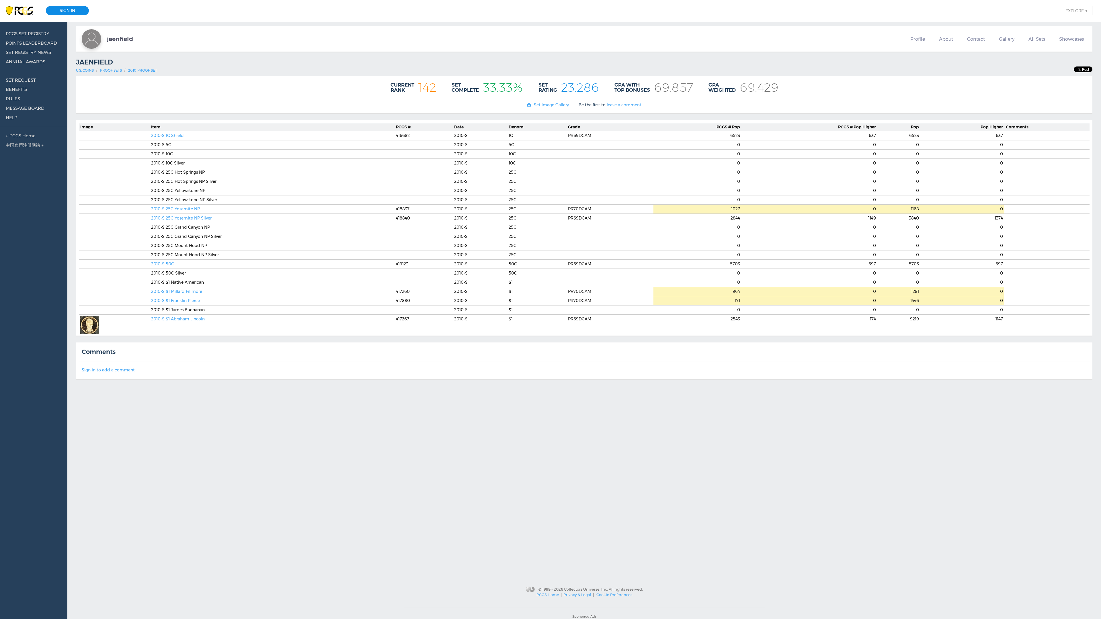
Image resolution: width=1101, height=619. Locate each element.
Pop (728, 127)
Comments (1017, 127)
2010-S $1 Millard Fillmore (176, 291)
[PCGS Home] (22, 10)
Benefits (16, 89)
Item (156, 127)
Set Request (21, 80)
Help (11, 117)
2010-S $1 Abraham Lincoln (178, 319)
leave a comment (624, 104)
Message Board (25, 108)
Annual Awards (25, 61)
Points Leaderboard (31, 43)
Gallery (1006, 39)
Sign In (67, 10)
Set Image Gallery (551, 104)
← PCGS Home (21, 135)
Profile (917, 39)
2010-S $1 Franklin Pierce (175, 300)
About (946, 39)
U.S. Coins (85, 70)
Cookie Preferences (614, 594)
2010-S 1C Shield (167, 135)
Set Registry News (28, 52)
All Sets (1036, 39)
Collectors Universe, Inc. (586, 589)
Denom (516, 127)
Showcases (1071, 39)
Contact (976, 39)
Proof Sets (111, 70)
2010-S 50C (162, 264)
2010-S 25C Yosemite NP (175, 208)
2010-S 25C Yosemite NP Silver (181, 218)
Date (459, 127)
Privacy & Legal (577, 594)
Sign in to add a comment (108, 370)
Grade (574, 127)
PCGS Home (547, 594)
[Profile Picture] (91, 39)
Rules (13, 98)
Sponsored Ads (584, 616)
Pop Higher (857, 127)
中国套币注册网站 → (25, 145)
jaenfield (120, 38)
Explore (1076, 10)
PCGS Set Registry (27, 33)
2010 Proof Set (142, 70)
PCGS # (403, 127)
